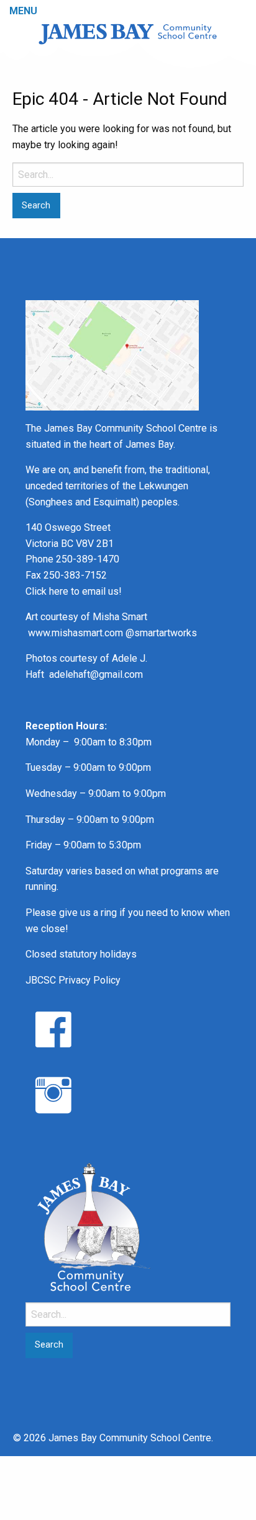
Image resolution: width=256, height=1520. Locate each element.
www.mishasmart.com (75, 633)
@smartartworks (161, 633)
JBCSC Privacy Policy (73, 980)
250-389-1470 (87, 559)
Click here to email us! (73, 591)
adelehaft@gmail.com (96, 674)
